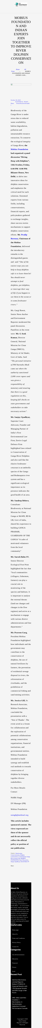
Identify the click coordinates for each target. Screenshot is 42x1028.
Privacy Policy (16, 942)
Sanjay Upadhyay (15, 861)
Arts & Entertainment (18, 954)
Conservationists (15, 855)
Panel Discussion (23, 860)
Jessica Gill (17, 858)
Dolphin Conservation (18, 855)
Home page (15, 930)
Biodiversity (19, 853)
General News (22, 101)
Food (13, 971)
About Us (15, 934)
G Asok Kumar (22, 856)
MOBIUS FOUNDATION (18, 859)
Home (18, 69)
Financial (15, 963)
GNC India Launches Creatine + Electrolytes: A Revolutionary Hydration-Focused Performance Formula (19, 1003)
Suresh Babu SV (25, 861)
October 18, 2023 (16, 100)
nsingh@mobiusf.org (19, 815)
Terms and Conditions (18, 938)
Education (15, 959)
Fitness (14, 967)
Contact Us (15, 946)
